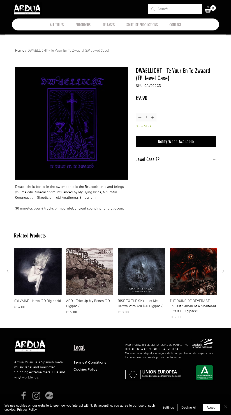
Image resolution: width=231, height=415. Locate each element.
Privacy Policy (27, 409)
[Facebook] (23, 395)
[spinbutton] (146, 117)
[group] (115, 284)
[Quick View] (38, 271)
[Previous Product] (7, 271)
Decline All (188, 407)
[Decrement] (139, 117)
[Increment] (153, 117)
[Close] (225, 407)
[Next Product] (223, 271)
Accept (211, 407)
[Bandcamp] (49, 395)
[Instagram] (36, 395)
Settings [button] (168, 407)
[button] (210, 9)
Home (19, 50)
